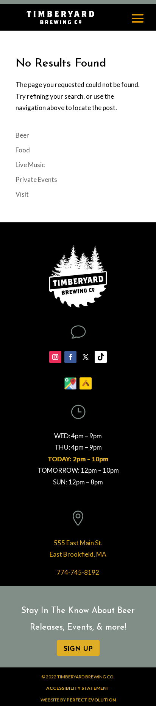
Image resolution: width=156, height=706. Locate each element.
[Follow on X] (86, 357)
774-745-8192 (78, 572)
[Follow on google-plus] (70, 383)
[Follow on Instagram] (55, 357)
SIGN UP (78, 649)
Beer (22, 135)
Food (23, 150)
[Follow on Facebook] (70, 357)
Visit (22, 194)
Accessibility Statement (78, 688)
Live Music (30, 165)
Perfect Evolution (91, 700)
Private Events (36, 179)
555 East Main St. (78, 543)
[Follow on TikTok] (101, 357)
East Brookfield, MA (78, 554)
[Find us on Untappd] (86, 383)
